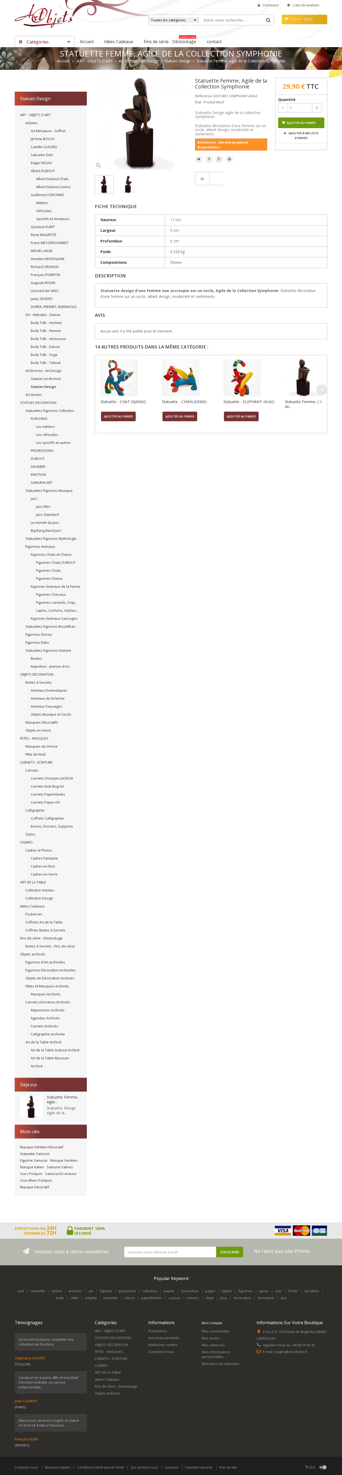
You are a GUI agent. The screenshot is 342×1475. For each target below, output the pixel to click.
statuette (37, 1290)
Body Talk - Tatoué (46, 362)
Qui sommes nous (144, 1467)
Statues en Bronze (46, 378)
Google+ (219, 159)
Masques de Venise (41, 746)
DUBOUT (38, 458)
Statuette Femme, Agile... (62, 1099)
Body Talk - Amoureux (48, 338)
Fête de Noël (35, 754)
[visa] (310, 1467)
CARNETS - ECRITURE (36, 762)
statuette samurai (34, 1153)
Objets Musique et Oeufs (51, 714)
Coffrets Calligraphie (47, 818)
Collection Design (39, 898)
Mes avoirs (211, 1338)
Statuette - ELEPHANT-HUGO (248, 401)
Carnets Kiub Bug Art (47, 786)
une (21, 1290)
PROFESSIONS (42, 450)
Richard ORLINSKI (45, 266)
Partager (209, 159)
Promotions (157, 1330)
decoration (242, 1297)
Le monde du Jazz (45, 522)
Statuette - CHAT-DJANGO (123, 401)
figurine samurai (33, 1160)
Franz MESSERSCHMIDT (49, 242)
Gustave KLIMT (43, 226)
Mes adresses (213, 1345)
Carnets (31, 770)
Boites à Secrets (38, 682)
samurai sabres (60, 1167)
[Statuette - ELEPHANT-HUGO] (252, 377)
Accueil (63, 61)
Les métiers (45, 426)
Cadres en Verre (44, 874)
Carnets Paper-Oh (45, 802)
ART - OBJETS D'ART (35, 114)
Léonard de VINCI (45, 290)
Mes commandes (216, 1331)
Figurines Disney (38, 634)
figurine (106, 1290)
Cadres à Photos (38, 850)
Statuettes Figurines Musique (49, 490)
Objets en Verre (38, 730)
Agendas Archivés (45, 1018)
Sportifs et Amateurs (52, 218)
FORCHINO (39, 418)
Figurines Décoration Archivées (50, 970)
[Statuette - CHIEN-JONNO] (191, 377)
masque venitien (63, 1160)
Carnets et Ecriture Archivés (47, 1002)
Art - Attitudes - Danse (42, 314)
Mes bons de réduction (220, 1363)
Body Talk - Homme (46, 322)
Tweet (199, 159)
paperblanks (151, 1297)
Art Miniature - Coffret (48, 130)
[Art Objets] (44, 15)
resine (57, 1290)
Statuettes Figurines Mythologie (50, 538)
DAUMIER (38, 466)
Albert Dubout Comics (53, 186)
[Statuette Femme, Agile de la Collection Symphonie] (104, 184)
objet (209, 1297)
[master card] (323, 1467)
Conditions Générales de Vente (100, 1467)
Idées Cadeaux (32, 906)
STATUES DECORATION (38, 402)
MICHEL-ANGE (42, 250)
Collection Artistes (39, 890)
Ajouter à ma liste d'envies (303, 135)
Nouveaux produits (164, 1337)
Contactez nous (26, 1467)
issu (278, 1290)
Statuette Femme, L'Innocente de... (311, 404)
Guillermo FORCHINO (47, 194)
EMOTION (38, 474)
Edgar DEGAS (41, 162)
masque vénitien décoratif (41, 1147)
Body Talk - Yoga (44, 354)
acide (59, 1297)
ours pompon (31, 1173)
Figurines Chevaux (51, 594)
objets (227, 1290)
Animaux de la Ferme (48, 698)
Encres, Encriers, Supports (52, 826)
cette (75, 1297)
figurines (245, 1290)
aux (284, 1297)
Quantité (287, 99)
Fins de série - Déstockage (41, 938)
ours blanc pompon (36, 1180)
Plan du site (228, 1467)
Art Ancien (33, 394)
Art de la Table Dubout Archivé (55, 1050)
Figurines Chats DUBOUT (56, 562)
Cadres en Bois (43, 866)
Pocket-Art (33, 914)
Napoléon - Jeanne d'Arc (50, 666)
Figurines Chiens (49, 578)
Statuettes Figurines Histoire (48, 650)
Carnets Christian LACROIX (52, 778)
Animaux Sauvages (46, 706)
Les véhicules (47, 434)
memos (193, 1297)
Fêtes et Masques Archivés (47, 986)
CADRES (26, 842)
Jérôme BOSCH (43, 138)
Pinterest (229, 159)
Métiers (42, 202)
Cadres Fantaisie (44, 858)
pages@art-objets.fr (291, 1351)
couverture (190, 1290)
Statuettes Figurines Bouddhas (50, 626)
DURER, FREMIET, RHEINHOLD (54, 306)
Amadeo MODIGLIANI (47, 258)
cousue (175, 1297)
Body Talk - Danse (45, 346)
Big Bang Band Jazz (46, 530)
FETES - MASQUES (34, 738)
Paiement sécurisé (199, 1467)
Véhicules (44, 210)
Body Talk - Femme (46, 330)
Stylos (30, 834)
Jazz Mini (43, 506)
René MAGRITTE (43, 234)
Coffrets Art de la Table (44, 922)
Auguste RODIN (43, 282)
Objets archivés (32, 954)
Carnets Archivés (44, 1026)
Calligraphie (35, 810)
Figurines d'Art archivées (45, 962)
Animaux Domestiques (49, 690)
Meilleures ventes (162, 1344)
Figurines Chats (48, 570)
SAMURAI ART (41, 482)
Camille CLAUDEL (44, 146)
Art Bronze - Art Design (43, 370)
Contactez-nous (161, 1351)
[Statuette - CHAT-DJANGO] (129, 377)
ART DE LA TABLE (33, 882)
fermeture (266, 1297)
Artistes (31, 122)
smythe (91, 1297)
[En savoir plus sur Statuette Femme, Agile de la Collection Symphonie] (31, 1107)
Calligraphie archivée (48, 1034)
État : (199, 102)
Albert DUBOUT (43, 170)
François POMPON (45, 274)
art (91, 1290)
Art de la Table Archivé (43, 1042)
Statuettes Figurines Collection (49, 410)
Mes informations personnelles (216, 1354)
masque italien (32, 1167)
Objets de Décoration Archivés (50, 978)
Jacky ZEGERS (42, 298)
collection (149, 1290)
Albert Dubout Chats (52, 178)
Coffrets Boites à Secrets (45, 930)
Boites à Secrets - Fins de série (50, 946)
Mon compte (212, 1322)
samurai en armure (60, 1173)
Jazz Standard (47, 514)
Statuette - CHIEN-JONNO (184, 401)
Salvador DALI (42, 154)
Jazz (34, 498)
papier (169, 1290)
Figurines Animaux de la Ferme (55, 586)
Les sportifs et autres (53, 442)
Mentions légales (57, 1467)
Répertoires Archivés (48, 1010)
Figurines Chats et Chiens (51, 554)
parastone (127, 1290)
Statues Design (43, 386)
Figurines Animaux (40, 546)
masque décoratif (34, 1187)
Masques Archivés (46, 994)
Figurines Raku (37, 642)
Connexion (271, 5)
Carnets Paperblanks (48, 794)
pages (210, 1290)
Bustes (36, 658)
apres (264, 1290)
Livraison (171, 1467)
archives (75, 1290)
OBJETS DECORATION (36, 674)
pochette (110, 1297)
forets (293, 1290)
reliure (129, 1297)
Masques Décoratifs (41, 722)
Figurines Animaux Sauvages (54, 618)
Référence (203, 96)
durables (312, 1290)
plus (223, 1297)
